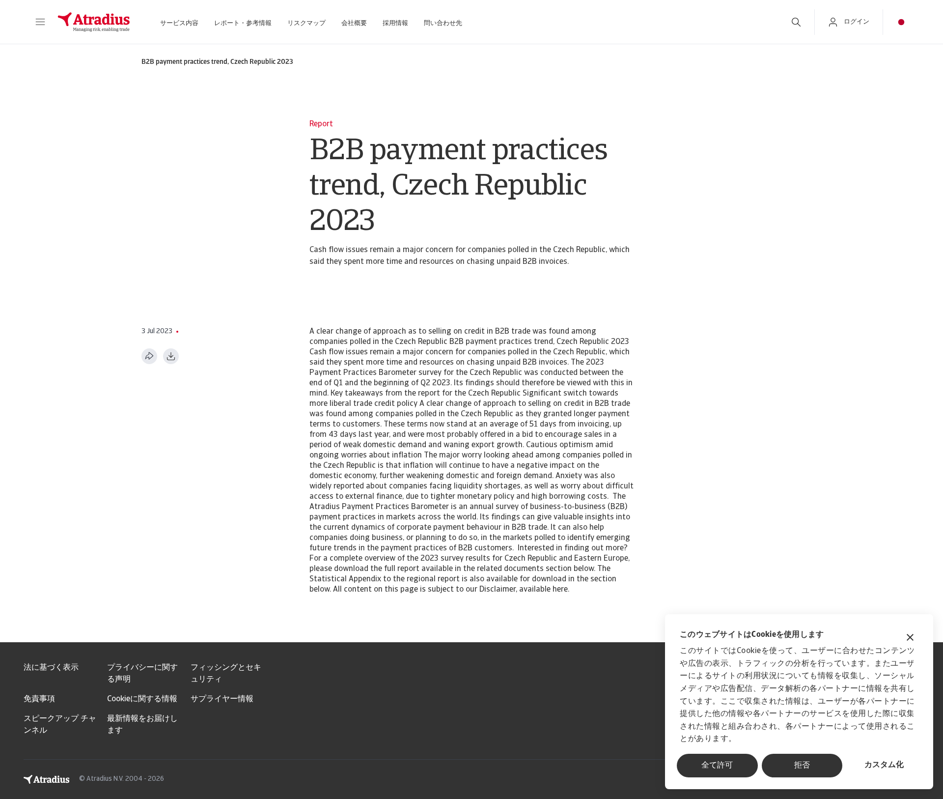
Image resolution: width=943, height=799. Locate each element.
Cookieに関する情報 (142, 699)
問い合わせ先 (443, 23)
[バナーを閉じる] (910, 638)
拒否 (802, 766)
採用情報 (395, 23)
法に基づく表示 (51, 668)
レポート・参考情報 (243, 23)
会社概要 (354, 23)
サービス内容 (179, 23)
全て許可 (717, 766)
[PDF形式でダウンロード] (171, 356)
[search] (796, 22)
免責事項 (39, 699)
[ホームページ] (94, 22)
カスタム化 (884, 765)
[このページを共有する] (149, 356)
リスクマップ (306, 23)
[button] (40, 22)
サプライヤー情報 (222, 699)
